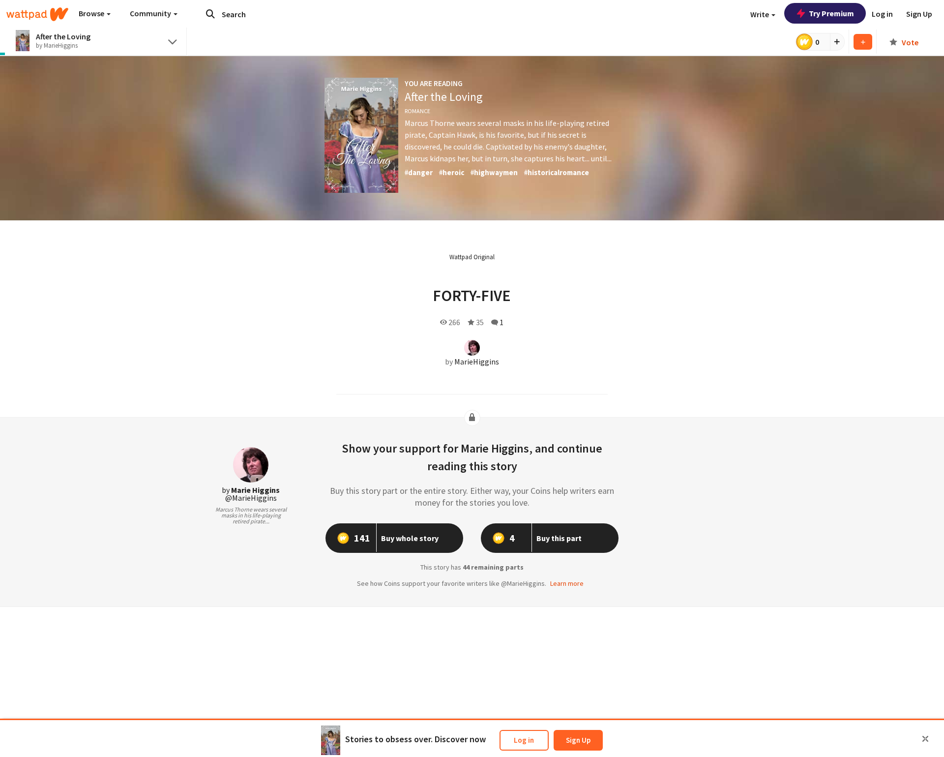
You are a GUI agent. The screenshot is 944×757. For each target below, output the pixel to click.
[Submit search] (210, 14)
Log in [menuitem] (882, 14)
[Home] (37, 14)
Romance (417, 111)
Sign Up (578, 740)
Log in (524, 740)
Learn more (567, 583)
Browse (92, 13)
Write (760, 14)
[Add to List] (863, 42)
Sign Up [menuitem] (919, 14)
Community (151, 13)
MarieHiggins (476, 361)
